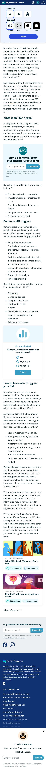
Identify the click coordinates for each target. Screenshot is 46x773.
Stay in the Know (23, 744)
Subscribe (33, 166)
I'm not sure (25, 366)
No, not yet (25, 361)
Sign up (38, 758)
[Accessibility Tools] (33, 2)
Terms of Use (21, 766)
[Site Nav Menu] (43, 2)
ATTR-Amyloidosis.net (13, 716)
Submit (23, 372)
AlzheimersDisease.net (14, 705)
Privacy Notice (8, 766)
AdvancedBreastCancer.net (16, 694)
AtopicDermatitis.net (12, 712)
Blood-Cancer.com (12, 726)
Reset (23, 36)
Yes (21, 357)
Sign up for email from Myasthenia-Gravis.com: (23, 159)
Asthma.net (8, 708)
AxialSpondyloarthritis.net (15, 719)
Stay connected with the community (22, 624)
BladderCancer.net (12, 723)
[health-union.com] (13, 661)
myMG (32, 517)
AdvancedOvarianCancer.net (16, 697)
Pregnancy (13, 293)
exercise (13, 495)
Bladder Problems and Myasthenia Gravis (22, 595)
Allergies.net (9, 701)
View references (12, 610)
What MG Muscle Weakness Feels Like (21, 562)
